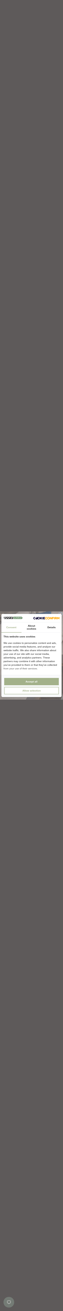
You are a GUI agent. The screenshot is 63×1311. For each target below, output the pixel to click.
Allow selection (31, 690)
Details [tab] (51, 627)
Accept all (31, 681)
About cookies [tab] (31, 627)
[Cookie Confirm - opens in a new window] (46, 618)
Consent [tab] (11, 627)
